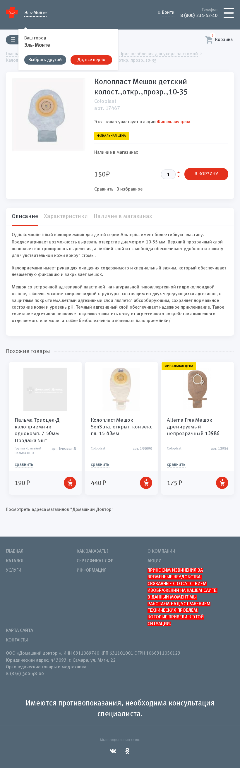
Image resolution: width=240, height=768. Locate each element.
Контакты (17, 640)
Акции (155, 561)
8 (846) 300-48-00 (25, 674)
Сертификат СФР (95, 561)
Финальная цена (173, 122)
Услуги (13, 570)
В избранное (129, 189)
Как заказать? (93, 551)
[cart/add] (70, 483)
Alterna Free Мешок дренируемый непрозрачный (193, 427)
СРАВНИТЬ (24, 464)
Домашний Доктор (12, 12)
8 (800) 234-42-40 (198, 15)
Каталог (15, 561)
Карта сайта (19, 630)
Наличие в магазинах (116, 152)
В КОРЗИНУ (206, 174)
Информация (92, 570)
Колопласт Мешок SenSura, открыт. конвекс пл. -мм (121, 427)
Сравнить (104, 189)
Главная (14, 551)
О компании (161, 551)
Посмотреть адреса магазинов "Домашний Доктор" (60, 509)
